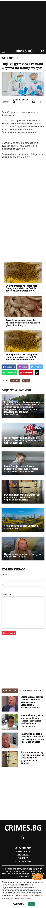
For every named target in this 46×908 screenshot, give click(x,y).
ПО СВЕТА (23, 858)
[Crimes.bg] (23, 827)
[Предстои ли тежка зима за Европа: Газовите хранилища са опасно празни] (23, 435)
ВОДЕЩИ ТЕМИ (23, 861)
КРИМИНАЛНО (23, 848)
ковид (25, 380)
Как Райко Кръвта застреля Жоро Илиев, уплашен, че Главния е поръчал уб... (32, 720)
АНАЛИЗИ (10, 58)
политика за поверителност (18, 898)
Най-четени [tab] (10, 690)
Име (4, 575)
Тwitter (38, 367)
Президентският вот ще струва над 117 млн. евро (22, 555)
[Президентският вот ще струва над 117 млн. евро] (23, 548)
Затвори (19, 904)
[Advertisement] (23, 24)
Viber (24, 367)
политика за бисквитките (30, 895)
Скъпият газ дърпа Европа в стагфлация (21, 527)
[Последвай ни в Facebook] (23, 837)
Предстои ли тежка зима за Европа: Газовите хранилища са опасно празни (23, 440)
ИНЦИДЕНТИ (23, 851)
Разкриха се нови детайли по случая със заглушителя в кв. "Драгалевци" (32, 737)
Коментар (7, 594)
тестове (15, 380)
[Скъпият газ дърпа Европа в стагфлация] (23, 520)
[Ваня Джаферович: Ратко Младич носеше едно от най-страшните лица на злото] (23, 463)
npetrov (5, 101)
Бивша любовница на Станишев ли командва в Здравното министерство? (32, 702)
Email (4, 584)
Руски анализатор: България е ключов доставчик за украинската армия (22, 497)
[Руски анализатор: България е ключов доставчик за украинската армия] (23, 492)
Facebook (10, 367)
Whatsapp (11, 372)
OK (31, 904)
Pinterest (27, 372)
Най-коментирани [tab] (30, 690)
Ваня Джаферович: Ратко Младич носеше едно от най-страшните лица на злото (21, 468)
